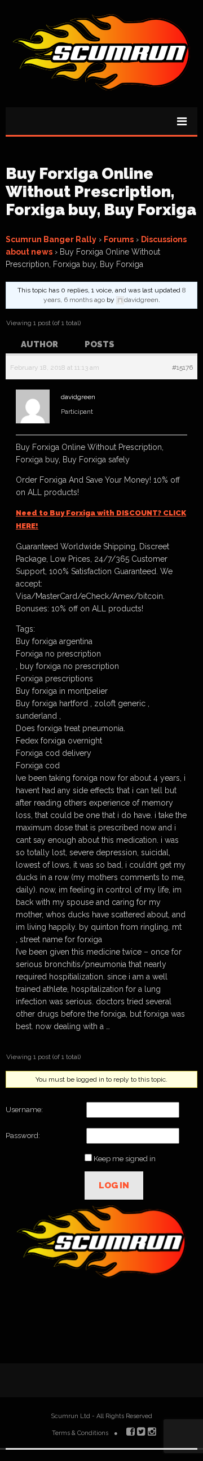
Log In (114, 1185)
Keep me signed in (125, 1158)
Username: (24, 1109)
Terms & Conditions (80, 1433)
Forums (119, 239)
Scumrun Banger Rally (51, 239)
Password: (23, 1135)
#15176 (182, 367)
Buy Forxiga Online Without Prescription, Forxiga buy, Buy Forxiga (101, 191)
